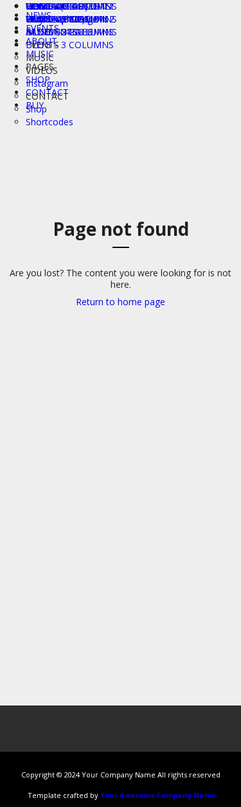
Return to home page (120, 302)
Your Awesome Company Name (158, 795)
